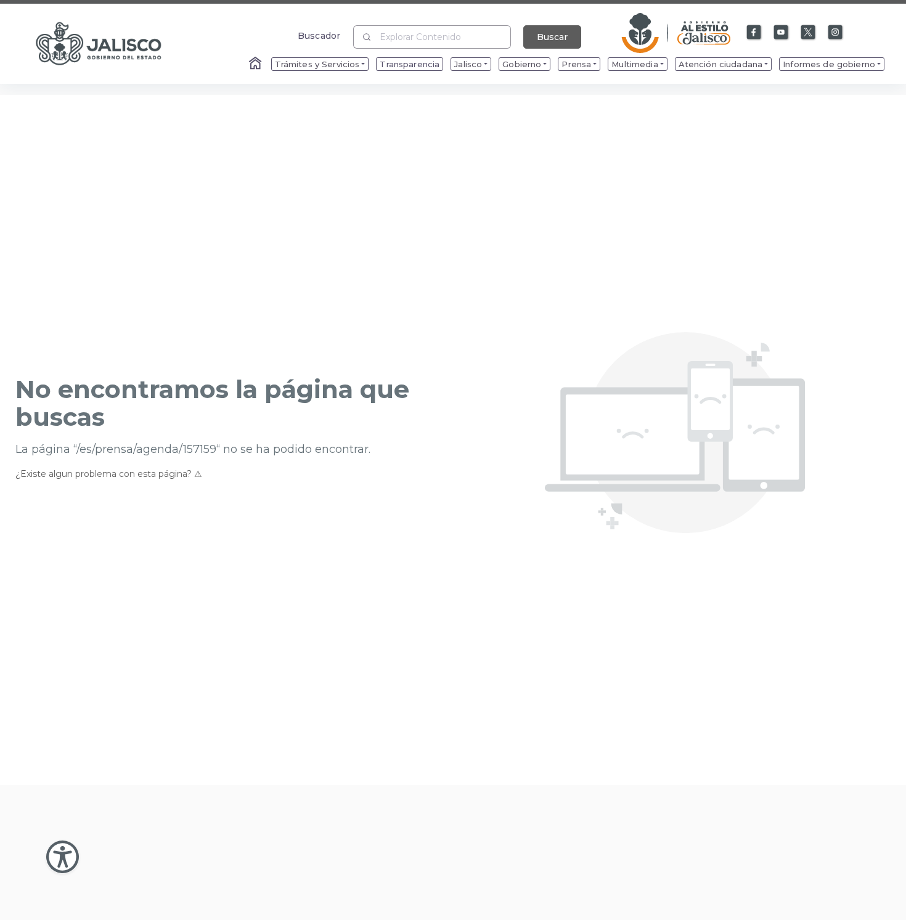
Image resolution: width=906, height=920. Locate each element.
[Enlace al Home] (256, 64)
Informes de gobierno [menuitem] (829, 64)
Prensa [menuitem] (576, 64)
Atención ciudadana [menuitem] (721, 64)
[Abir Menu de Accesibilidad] (63, 857)
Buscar (552, 37)
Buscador (319, 35)
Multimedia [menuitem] (634, 64)
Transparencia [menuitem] (409, 64)
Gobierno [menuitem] (521, 64)
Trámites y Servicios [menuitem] (317, 64)
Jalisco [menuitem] (468, 64)
